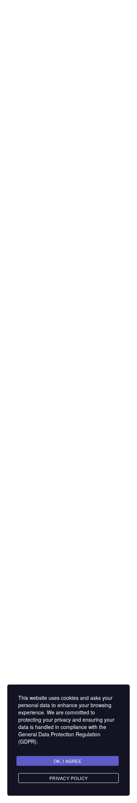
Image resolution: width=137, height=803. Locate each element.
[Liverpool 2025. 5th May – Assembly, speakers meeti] (27, 628)
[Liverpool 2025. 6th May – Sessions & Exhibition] (27, 508)
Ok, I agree (68, 761)
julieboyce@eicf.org (40, 201)
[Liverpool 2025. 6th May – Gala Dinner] (27, 419)
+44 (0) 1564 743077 (43, 192)
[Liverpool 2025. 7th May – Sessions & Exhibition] (27, 311)
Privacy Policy (68, 778)
